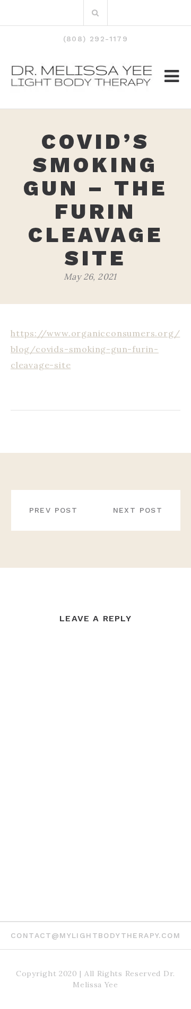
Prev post (53, 510)
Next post (138, 510)
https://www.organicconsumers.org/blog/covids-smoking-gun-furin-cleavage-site (95, 349)
